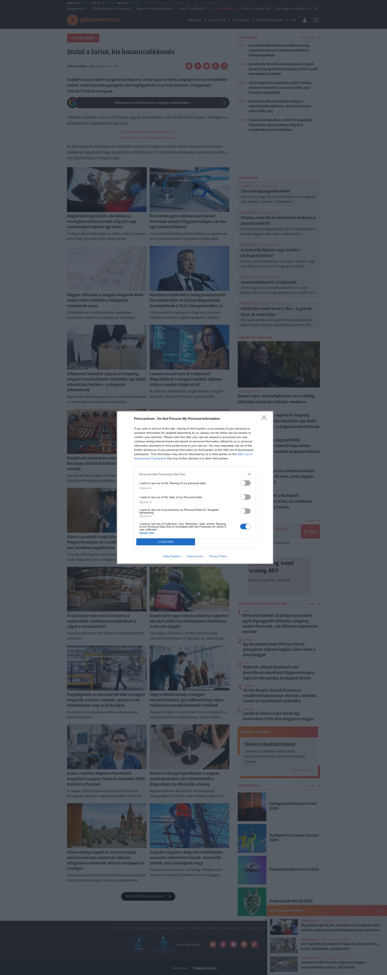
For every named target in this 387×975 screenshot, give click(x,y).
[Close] (265, 419)
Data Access (195, 556)
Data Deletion (172, 556)
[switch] (245, 483)
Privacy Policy (218, 556)
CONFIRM (165, 541)
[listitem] (195, 474)
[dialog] (195, 487)
